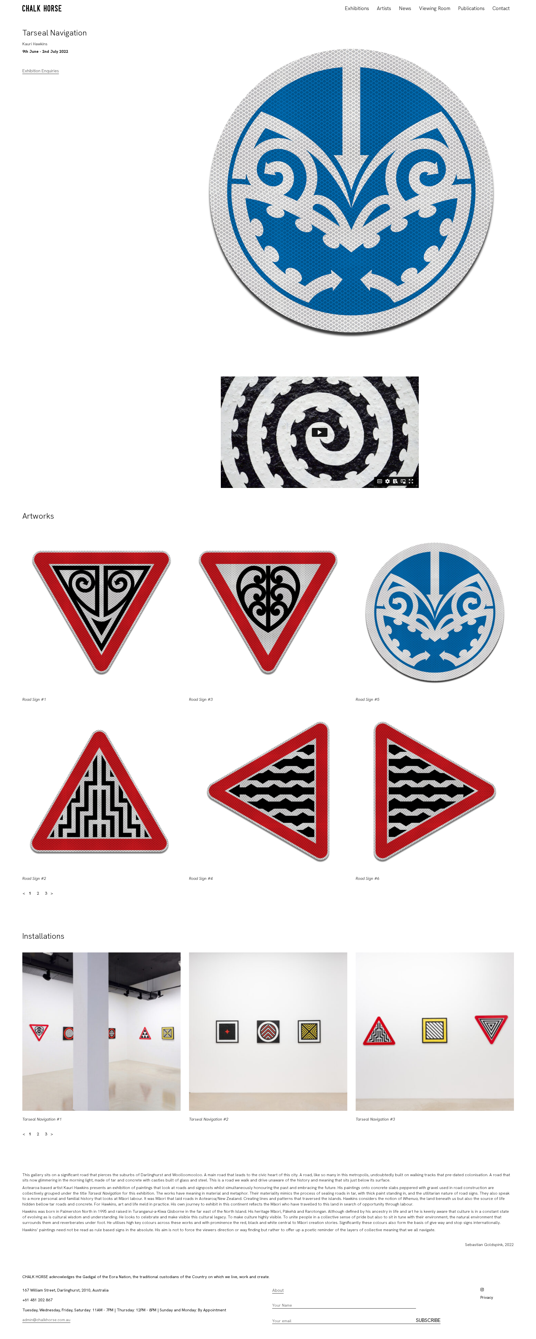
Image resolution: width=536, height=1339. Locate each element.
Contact (501, 8)
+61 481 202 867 (37, 1299)
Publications (471, 8)
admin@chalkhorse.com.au (46, 1319)
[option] (101, 712)
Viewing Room (434, 8)
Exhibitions (357, 8)
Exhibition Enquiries (40, 71)
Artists (384, 8)
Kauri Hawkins (34, 43)
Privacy (486, 1297)
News (405, 8)
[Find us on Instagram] (482, 1290)
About (278, 1290)
